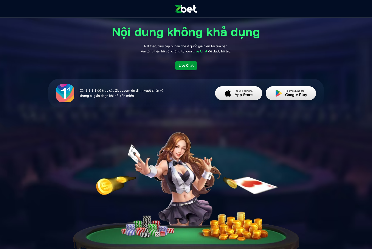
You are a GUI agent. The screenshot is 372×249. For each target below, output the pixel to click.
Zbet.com (122, 90)
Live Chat (186, 65)
